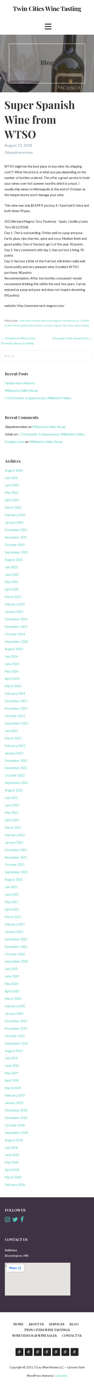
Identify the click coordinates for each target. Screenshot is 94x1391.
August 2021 (14, 879)
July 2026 (11, 478)
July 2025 (11, 567)
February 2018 (15, 1185)
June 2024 (12, 664)
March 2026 (13, 507)
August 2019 (14, 1051)
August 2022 (14, 790)
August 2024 (14, 649)
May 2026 (11, 492)
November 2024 (16, 626)
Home (18, 1324)
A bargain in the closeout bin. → (72, 338)
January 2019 (14, 1103)
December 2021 (16, 850)
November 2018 (16, 1118)
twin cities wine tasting (75, 325)
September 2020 (16, 961)
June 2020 (12, 976)
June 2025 (12, 574)
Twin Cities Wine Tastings (47, 1330)
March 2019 (13, 1088)
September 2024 (16, 641)
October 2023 (15, 716)
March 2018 (13, 1177)
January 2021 (14, 932)
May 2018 (11, 1162)
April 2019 (12, 1080)
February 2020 (15, 1006)
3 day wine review (29, 320)
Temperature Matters (20, 383)
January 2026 (14, 522)
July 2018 (11, 1147)
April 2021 (12, 909)
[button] (48, 26)
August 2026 (14, 470)
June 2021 (12, 894)
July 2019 (11, 1058)
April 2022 (12, 820)
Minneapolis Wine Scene (27, 325)
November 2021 (16, 857)
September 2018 (16, 1133)
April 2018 (12, 1170)
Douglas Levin (14, 442)
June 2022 (12, 805)
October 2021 (15, 864)
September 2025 (16, 552)
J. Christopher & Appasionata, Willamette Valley (38, 398)
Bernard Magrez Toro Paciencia (60, 320)
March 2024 (13, 686)
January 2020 (14, 1013)
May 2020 (11, 984)
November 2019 (16, 1028)
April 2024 (12, 678)
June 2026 (12, 485)
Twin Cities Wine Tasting (47, 8)
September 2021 (16, 872)
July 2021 (11, 887)
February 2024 (15, 693)
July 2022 (11, 798)
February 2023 (15, 746)
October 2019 (15, 1036)
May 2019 (11, 1073)
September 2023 (16, 723)
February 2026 (15, 515)
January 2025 (14, 612)
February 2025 (15, 604)
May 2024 (11, 671)
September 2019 (16, 1043)
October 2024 (15, 634)
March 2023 (13, 738)
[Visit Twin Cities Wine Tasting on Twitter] (15, 1220)
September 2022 (16, 783)
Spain (58, 325)
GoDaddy (60, 1375)
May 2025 (11, 582)
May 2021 (11, 902)
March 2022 (13, 827)
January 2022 (14, 842)
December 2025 (16, 530)
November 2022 (16, 768)
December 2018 (16, 1110)
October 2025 (15, 545)
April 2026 (12, 500)
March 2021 (13, 917)
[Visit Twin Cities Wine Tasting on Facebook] (22, 1220)
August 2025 (14, 560)
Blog (74, 1324)
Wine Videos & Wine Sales (34, 1336)
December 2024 (16, 619)
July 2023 (11, 731)
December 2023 (16, 701)
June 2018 (12, 1155)
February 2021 (15, 924)
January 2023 (14, 753)
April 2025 (12, 589)
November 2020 (16, 947)
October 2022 (15, 775)
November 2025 (16, 537)
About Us (36, 1324)
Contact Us (72, 1336)
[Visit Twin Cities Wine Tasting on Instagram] (7, 1220)
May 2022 (11, 813)
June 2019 (12, 1065)
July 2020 (11, 969)
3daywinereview (18, 152)
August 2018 (14, 1140)
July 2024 (11, 656)
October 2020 (15, 954)
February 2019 (15, 1095)
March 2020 (13, 999)
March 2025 (13, 597)
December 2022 (16, 761)
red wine (48, 325)
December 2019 (16, 1021)
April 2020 (12, 991)
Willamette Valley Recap (21, 390)
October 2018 (15, 1125)
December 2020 (16, 939)
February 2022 (15, 835)
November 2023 (16, 708)
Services (56, 1324)
